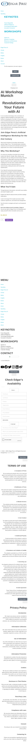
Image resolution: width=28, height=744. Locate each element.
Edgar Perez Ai (4, 47)
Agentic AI (6, 37)
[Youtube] (2, 367)
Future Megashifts (8, 23)
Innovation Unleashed (9, 28)
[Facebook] (6, 367)
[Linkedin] (17, 367)
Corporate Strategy (8, 42)
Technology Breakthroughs (10, 26)
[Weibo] (20, 367)
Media (2, 53)
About (2, 61)
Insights (2, 55)
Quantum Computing (9, 39)
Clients (2, 50)
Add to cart (9, 220)
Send (14, 444)
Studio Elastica (11, 452)
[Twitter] (9, 367)
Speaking (3, 13)
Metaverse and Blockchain (10, 41)
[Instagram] (13, 367)
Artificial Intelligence (9, 24)
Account (3, 63)
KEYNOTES (11, 16)
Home (2, 11)
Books (2, 58)
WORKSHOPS (12, 31)
